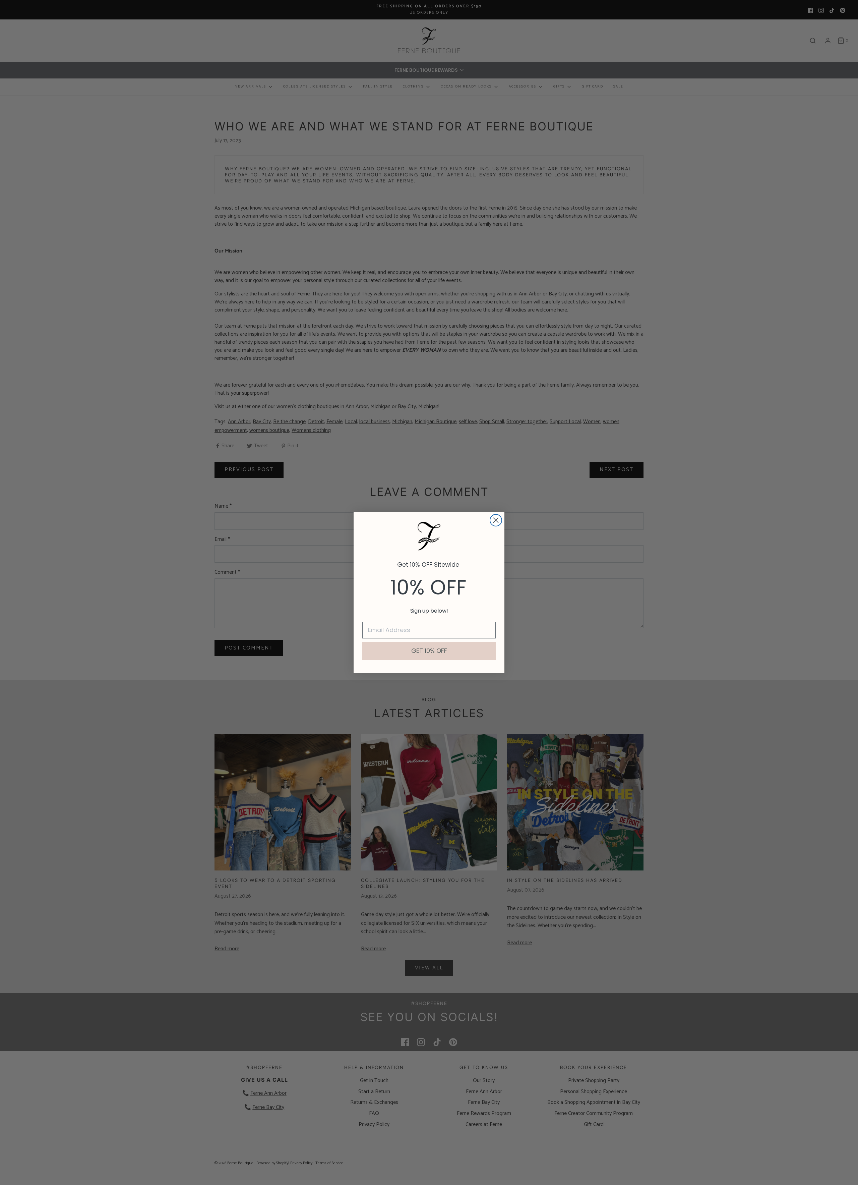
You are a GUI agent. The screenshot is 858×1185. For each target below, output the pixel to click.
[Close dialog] (496, 520)
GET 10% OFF (429, 650)
